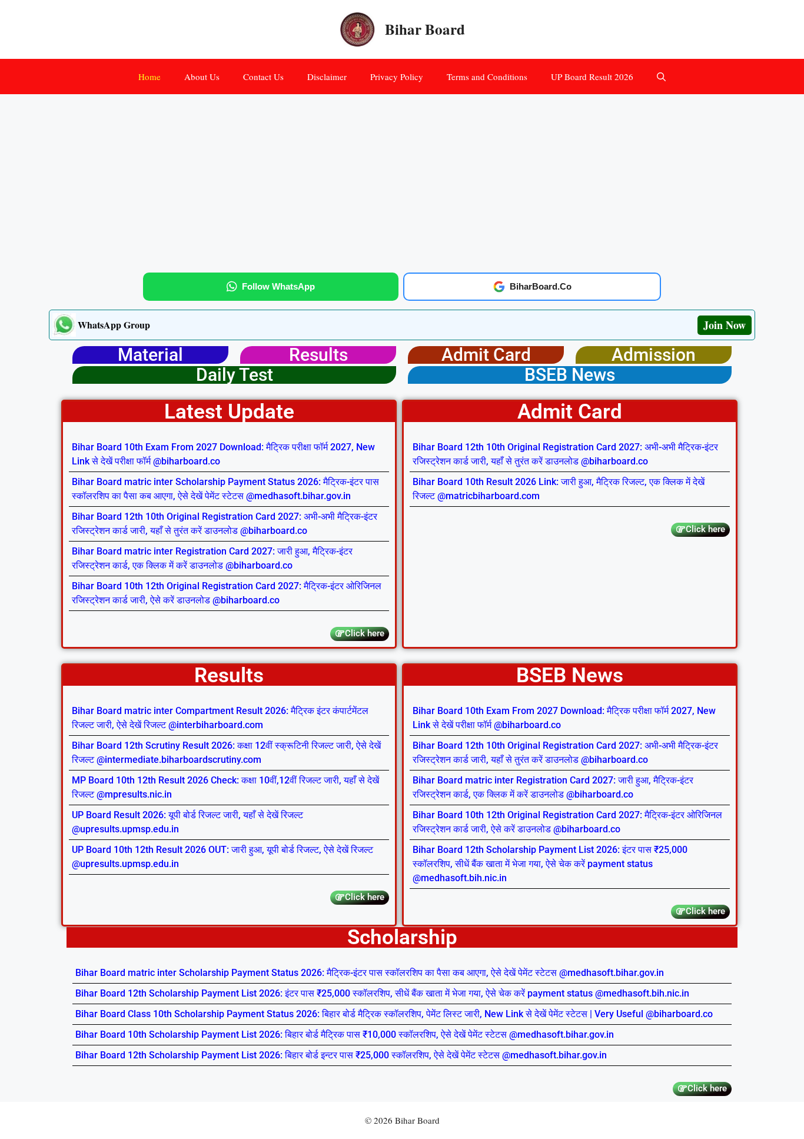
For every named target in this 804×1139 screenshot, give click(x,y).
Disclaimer (327, 76)
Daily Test (234, 374)
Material (150, 354)
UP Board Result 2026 (592, 76)
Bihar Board (425, 29)
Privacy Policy (396, 76)
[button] (661, 76)
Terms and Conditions (487, 76)
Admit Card (486, 354)
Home (149, 76)
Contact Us (263, 76)
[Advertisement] (402, 181)
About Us (202, 76)
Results (318, 354)
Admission (654, 354)
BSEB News (569, 374)
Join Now (724, 325)
